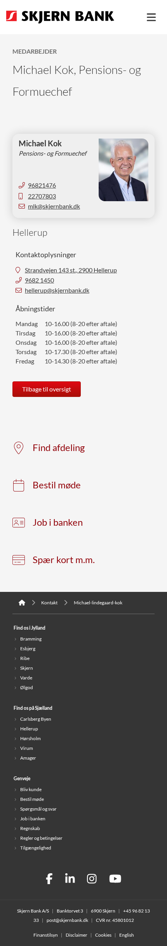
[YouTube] (115, 879)
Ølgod (26, 687)
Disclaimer (76, 934)
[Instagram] (92, 879)
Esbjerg (27, 648)
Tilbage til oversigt (46, 389)
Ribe (25, 658)
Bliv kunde (31, 789)
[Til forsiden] (60, 24)
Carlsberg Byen (35, 718)
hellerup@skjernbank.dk (57, 290)
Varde (26, 677)
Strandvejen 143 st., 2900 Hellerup (71, 270)
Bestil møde (57, 485)
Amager (28, 757)
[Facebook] (49, 879)
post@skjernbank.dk (67, 920)
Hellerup (29, 728)
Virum (26, 748)
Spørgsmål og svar (38, 808)
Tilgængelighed (35, 847)
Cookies (103, 934)
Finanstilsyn (45, 934)
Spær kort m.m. (64, 560)
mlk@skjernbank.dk (54, 206)
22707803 (42, 196)
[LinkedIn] (70, 879)
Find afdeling (59, 447)
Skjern (26, 667)
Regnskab (30, 828)
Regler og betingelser (41, 838)
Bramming (31, 638)
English (126, 934)
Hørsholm (30, 738)
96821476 (42, 185)
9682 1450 (39, 280)
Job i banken (58, 522)
